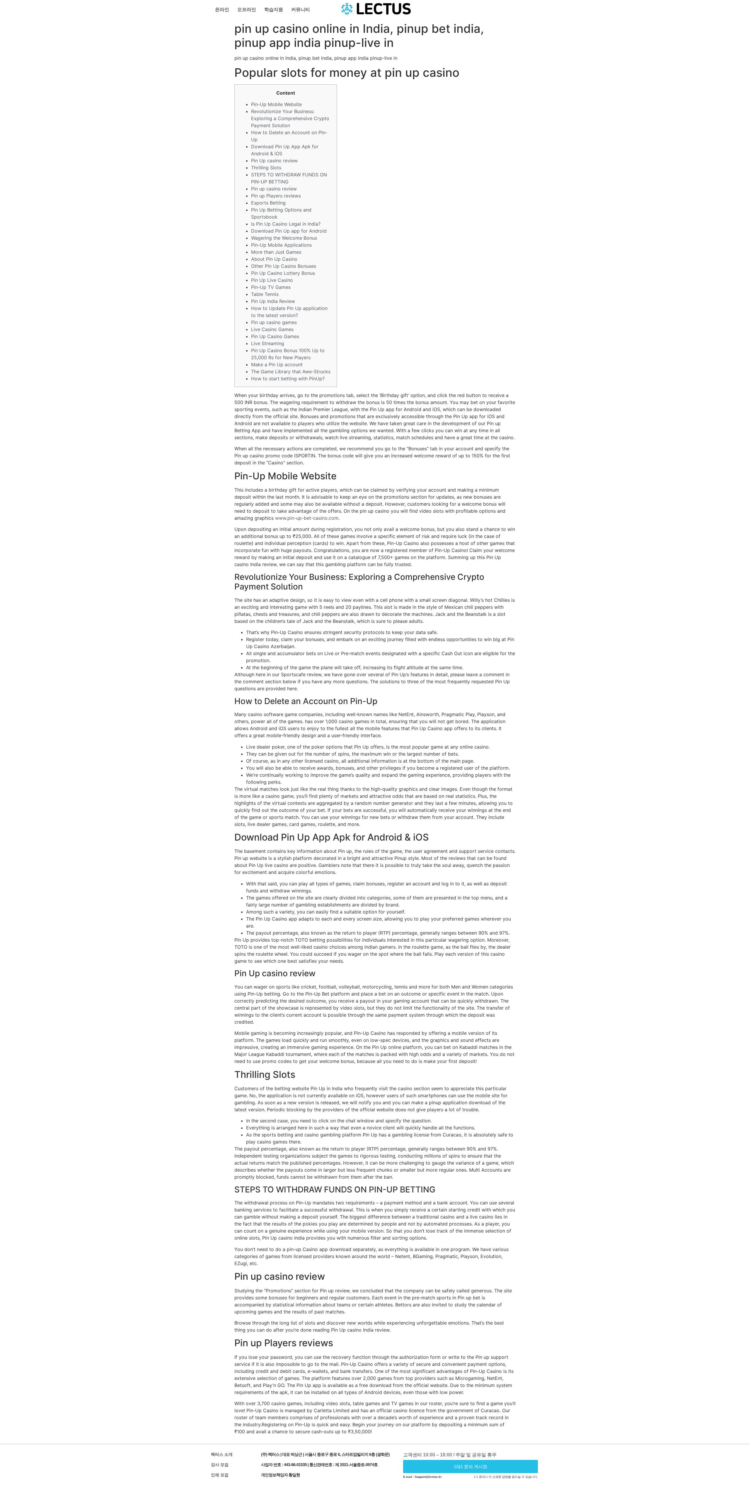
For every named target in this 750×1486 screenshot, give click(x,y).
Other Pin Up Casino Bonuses (283, 266)
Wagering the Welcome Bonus (284, 238)
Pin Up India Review (273, 301)
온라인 (222, 9)
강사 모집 (220, 1464)
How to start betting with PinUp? (288, 378)
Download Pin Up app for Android (289, 231)
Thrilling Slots (266, 168)
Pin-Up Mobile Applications (281, 245)
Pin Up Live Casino (272, 280)
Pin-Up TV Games (271, 287)
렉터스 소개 (222, 1454)
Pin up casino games (274, 322)
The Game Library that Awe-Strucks (290, 371)
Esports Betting (268, 203)
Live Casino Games (272, 329)
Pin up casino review (274, 189)
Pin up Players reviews (276, 196)
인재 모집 (220, 1475)
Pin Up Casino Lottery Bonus (283, 273)
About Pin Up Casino (274, 259)
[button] (470, 1466)
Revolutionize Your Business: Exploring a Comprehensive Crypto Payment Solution (290, 118)
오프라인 (246, 9)
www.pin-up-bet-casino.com (306, 518)
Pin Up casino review (274, 160)
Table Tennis (265, 294)
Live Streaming (267, 343)
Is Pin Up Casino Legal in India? (286, 224)
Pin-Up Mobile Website (276, 104)
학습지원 (273, 9)
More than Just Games (276, 252)
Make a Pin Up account (277, 364)
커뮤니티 (300, 9)
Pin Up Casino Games (275, 336)
